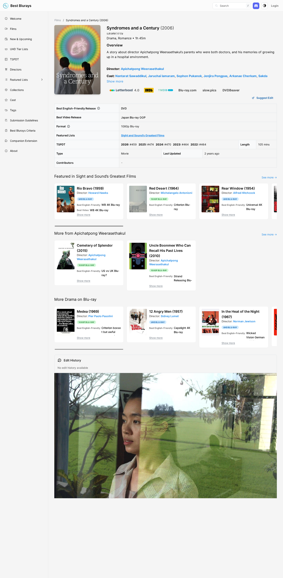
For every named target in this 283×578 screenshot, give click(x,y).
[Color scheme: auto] (264, 6)
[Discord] (256, 6)
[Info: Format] (68, 126)
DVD (124, 108)
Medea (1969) (88, 311)
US (103, 270)
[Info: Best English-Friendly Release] (98, 108)
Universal (252, 204)
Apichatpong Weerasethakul (142, 69)
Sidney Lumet (170, 316)
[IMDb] (149, 90)
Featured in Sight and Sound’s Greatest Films (95, 176)
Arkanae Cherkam (243, 76)
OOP (143, 117)
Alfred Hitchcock (244, 192)
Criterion (179, 204)
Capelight (180, 327)
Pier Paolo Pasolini (100, 316)
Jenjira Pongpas (215, 76)
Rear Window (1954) (238, 188)
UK (111, 270)
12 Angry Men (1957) (166, 311)
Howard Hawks (98, 192)
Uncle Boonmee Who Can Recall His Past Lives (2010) (170, 250)
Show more (115, 81)
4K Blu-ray (113, 204)
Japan (125, 117)
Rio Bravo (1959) (90, 188)
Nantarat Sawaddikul (130, 76)
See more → (269, 177)
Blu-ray (134, 117)
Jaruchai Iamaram (161, 76)
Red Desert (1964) (164, 188)
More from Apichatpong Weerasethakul (90, 233)
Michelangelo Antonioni (176, 192)
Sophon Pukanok (189, 76)
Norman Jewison (244, 321)
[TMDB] (165, 90)
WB (103, 204)
